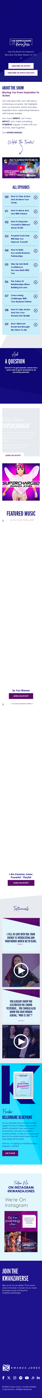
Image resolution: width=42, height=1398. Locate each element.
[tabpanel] (21, 970)
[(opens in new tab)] (21, 603)
